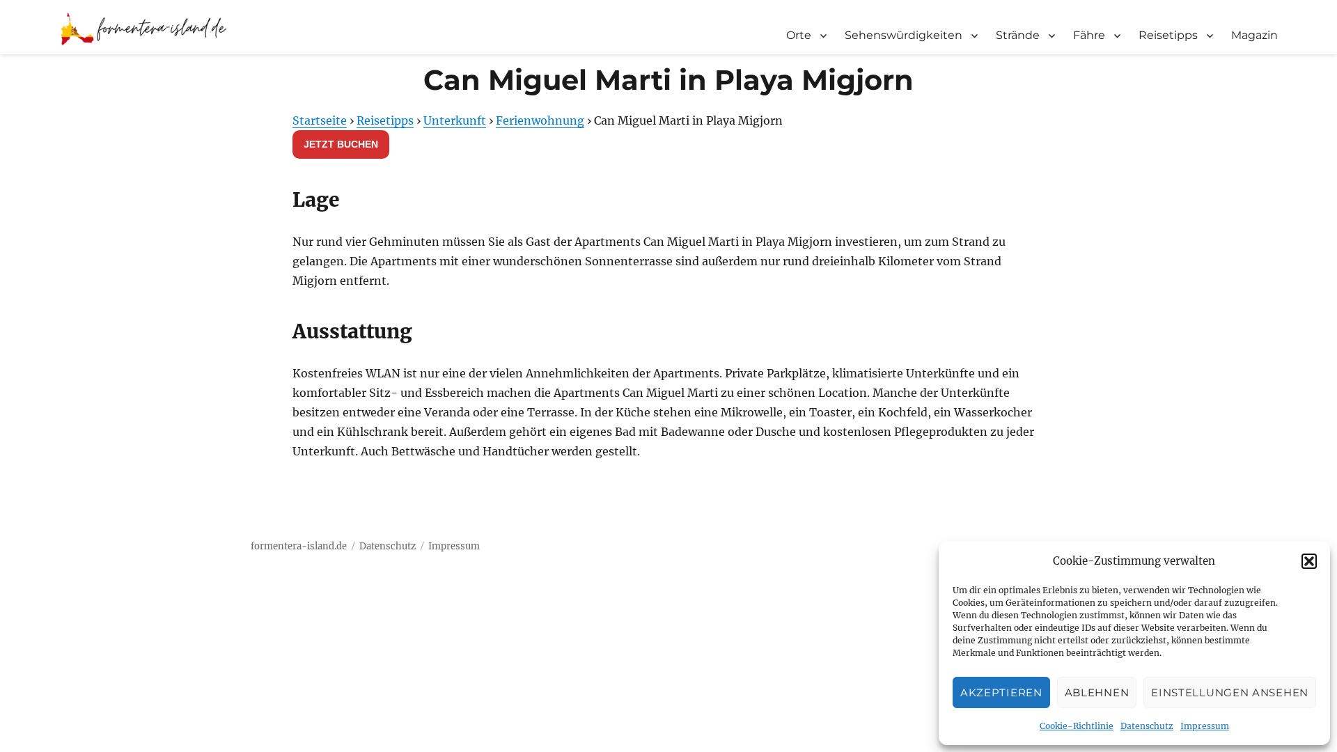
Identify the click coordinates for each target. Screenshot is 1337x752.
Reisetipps (1168, 35)
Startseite (319, 120)
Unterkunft (454, 120)
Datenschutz (1146, 726)
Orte (798, 35)
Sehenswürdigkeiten (903, 35)
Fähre (1089, 35)
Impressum (1204, 726)
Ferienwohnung (540, 120)
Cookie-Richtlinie (1076, 726)
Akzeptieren (1001, 692)
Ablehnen (1097, 692)
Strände (1018, 35)
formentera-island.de (299, 546)
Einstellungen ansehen (1229, 692)
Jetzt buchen (341, 144)
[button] (1309, 561)
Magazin (1254, 35)
